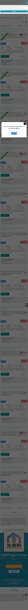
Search (14, 11)
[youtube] (14, 571)
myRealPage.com (14, 590)
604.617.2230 (4, 62)
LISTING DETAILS (5, 56)
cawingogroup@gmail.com (6, 64)
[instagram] (17, 571)
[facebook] (10, 571)
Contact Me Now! (14, 566)
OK (14, 133)
